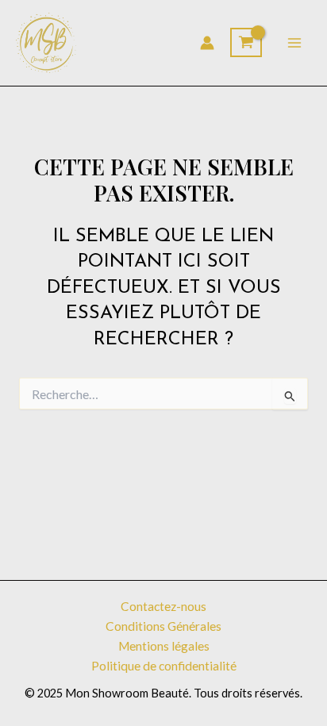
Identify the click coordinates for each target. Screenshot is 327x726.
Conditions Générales (163, 626)
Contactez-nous (163, 606)
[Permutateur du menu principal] (294, 43)
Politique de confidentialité (164, 666)
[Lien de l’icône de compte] (207, 43)
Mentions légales (164, 646)
